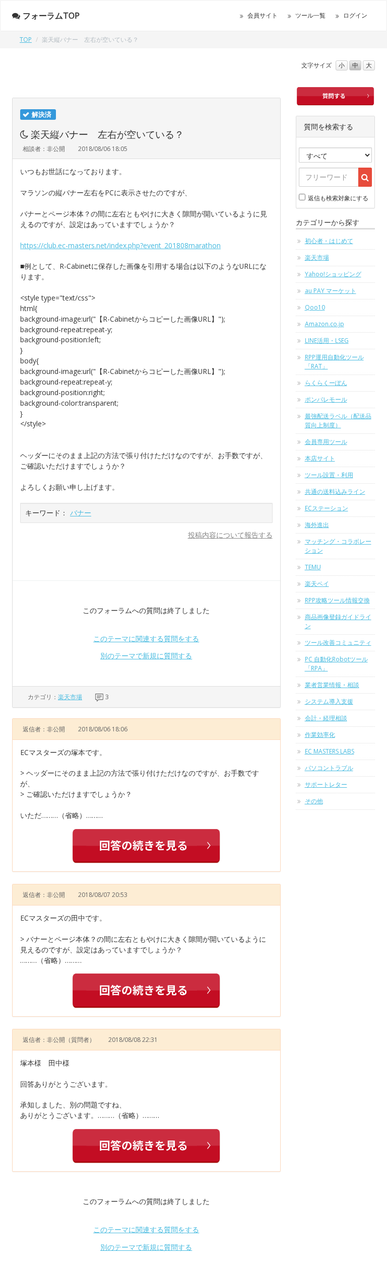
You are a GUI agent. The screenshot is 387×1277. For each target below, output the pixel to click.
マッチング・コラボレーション (338, 546)
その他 (314, 801)
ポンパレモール (326, 399)
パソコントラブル (329, 768)
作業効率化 (320, 734)
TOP (26, 39)
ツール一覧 (310, 15)
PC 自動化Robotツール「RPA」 (336, 663)
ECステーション (326, 508)
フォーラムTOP (51, 15)
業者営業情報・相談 (332, 685)
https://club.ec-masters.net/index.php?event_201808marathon (120, 245)
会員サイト (262, 15)
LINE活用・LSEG (327, 340)
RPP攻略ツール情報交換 (337, 600)
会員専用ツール (326, 441)
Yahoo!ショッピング (333, 274)
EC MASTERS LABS (329, 751)
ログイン (355, 15)
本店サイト (320, 458)
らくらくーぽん (326, 383)
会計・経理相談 (326, 718)
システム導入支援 (329, 701)
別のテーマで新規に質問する (146, 655)
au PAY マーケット (330, 290)
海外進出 (317, 524)
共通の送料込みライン (335, 491)
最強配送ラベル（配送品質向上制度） (338, 420)
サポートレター (326, 784)
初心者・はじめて (329, 241)
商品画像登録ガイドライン (338, 621)
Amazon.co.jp (324, 324)
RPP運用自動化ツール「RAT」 (334, 361)
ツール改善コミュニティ (338, 642)
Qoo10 (315, 307)
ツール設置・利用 (329, 475)
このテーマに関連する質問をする (146, 638)
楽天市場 (70, 697)
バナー (80, 512)
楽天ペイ (317, 583)
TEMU (313, 567)
